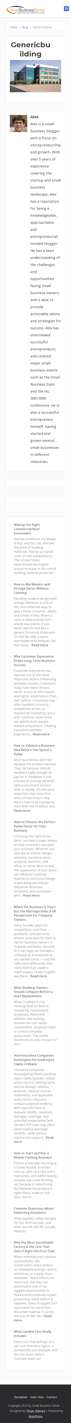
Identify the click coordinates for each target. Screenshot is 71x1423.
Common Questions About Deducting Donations (34, 1210)
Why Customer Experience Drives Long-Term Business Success (34, 660)
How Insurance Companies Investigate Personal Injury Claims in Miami (34, 1059)
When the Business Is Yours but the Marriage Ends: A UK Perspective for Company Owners (35, 913)
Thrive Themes (35, 1411)
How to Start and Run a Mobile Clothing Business (33, 1155)
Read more (40, 645)
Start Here (37, 1397)
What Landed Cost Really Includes (32, 1333)
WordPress (36, 1416)
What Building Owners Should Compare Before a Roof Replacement (33, 991)
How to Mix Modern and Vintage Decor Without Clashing (32, 588)
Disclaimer (20, 1397)
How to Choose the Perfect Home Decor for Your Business (34, 826)
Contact (52, 1397)
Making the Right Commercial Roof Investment (27, 529)
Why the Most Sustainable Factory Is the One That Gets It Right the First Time (34, 1246)
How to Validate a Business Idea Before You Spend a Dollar (34, 749)
